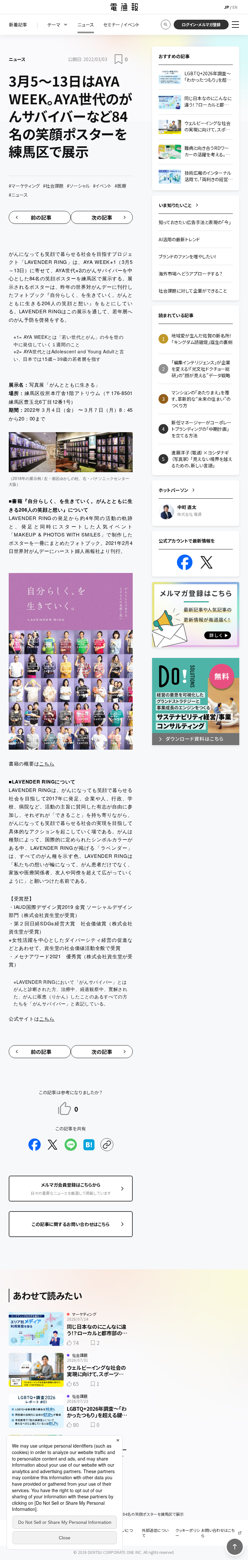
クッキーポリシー (187, 1533)
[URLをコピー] (106, 1144)
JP (226, 7)
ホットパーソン (173, 490)
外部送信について (155, 1533)
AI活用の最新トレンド (179, 239)
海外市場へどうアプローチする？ (190, 273)
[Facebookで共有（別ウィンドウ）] (34, 1144)
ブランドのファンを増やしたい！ (188, 256)
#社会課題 (53, 185)
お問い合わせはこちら (218, 1533)
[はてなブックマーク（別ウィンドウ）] (88, 1144)
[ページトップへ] (235, 1547)
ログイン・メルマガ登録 (201, 24)
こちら (46, 763)
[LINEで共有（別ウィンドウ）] (70, 1144)
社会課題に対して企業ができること (193, 290)
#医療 (120, 185)
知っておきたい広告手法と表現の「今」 (195, 222)
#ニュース (18, 195)
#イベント (102, 185)
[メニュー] (235, 24)
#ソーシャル (78, 185)
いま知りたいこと (175, 205)
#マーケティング (24, 185)
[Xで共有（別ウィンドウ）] (52, 1144)
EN (234, 7)
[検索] (165, 24)
